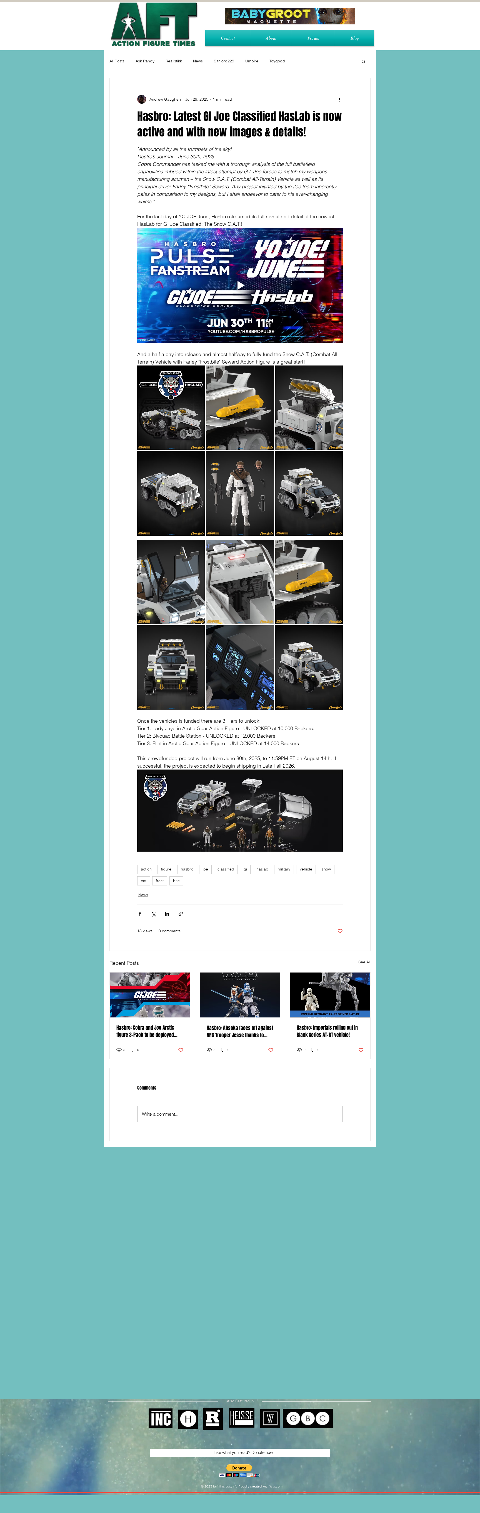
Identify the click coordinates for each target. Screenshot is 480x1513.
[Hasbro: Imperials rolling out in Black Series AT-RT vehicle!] (330, 995)
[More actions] (339, 99)
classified (226, 869)
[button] (363, 61)
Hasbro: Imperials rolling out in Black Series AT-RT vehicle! (327, 1031)
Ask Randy (145, 61)
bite (176, 880)
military (284, 869)
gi (245, 869)
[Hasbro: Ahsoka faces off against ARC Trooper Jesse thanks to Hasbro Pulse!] (240, 995)
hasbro (187, 869)
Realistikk (174, 61)
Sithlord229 (224, 61)
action (146, 869)
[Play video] (240, 285)
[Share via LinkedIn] (167, 914)
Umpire (251, 61)
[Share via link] (180, 914)
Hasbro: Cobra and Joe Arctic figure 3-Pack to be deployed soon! (145, 1031)
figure (166, 869)
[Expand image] (171, 407)
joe (205, 869)
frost (160, 880)
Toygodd (277, 61)
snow (326, 869)
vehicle (306, 869)
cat (143, 880)
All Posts (116, 61)
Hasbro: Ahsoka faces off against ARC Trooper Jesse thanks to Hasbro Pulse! (240, 1031)
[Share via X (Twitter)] (153, 914)
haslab (262, 869)
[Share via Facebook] (139, 914)
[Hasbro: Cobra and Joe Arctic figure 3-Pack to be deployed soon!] (150, 995)
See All (364, 961)
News (198, 61)
